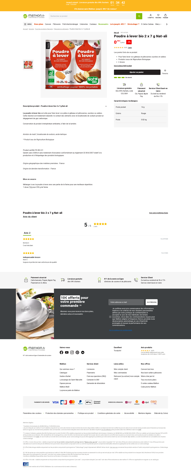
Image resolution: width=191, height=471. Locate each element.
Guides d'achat (65, 376)
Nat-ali (116, 32)
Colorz (165, 413)
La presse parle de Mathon (70, 390)
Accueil (25, 29)
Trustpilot (117, 351)
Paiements (91, 373)
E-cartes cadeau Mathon (150, 383)
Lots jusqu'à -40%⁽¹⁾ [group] (118, 24)
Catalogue (63, 373)
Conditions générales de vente (108, 413)
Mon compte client (121, 369)
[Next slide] (163, 24)
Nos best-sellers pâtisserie (151, 373)
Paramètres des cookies (32, 413)
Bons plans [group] (38, 24)
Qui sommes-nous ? (67, 369)
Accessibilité (129, 413)
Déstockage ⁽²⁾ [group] (133, 24)
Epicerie (31, 29)
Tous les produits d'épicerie (44, 29)
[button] (165, 16)
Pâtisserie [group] (57, 24)
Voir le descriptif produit (123, 66)
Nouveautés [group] (103, 24)
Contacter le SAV (93, 380)
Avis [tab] (27, 233)
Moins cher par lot (147, 376)
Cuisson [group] (48, 24)
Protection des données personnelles (59, 413)
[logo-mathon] (34, 16)
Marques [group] (158, 24)
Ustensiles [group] (84, 24)
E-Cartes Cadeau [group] (147, 24)
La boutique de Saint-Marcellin (71, 380)
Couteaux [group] (93, 24)
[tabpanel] (95, 251)
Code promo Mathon (148, 387)
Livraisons (91, 369)
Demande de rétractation (96, 383)
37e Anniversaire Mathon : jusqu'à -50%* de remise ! (95, 9)
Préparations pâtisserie (61, 29)
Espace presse (65, 383)
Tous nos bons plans (148, 380)
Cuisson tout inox (147, 369)
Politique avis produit (85, 413)
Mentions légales (144, 413)
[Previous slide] (28, 35)
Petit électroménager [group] (70, 24)
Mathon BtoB (64, 387)
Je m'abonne (152, 302)
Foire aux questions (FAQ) (96, 376)
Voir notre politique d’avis (158, 213)
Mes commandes (120, 373)
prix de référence (45, 444)
